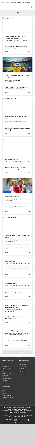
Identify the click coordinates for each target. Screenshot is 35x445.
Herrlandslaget (12, 334)
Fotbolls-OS (22, 370)
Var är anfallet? (10, 261)
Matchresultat (5, 366)
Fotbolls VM (27, 199)
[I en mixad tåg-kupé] (17, 147)
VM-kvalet (5, 380)
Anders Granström (10, 80)
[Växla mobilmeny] (32, 7)
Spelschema (5, 364)
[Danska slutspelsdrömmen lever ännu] (17, 105)
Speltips (4, 393)
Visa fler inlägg (17, 352)
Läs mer (6, 51)
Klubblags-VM (22, 371)
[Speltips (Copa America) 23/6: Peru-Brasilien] (17, 64)
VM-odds (4, 392)
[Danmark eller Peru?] (17, 185)
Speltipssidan (11, 81)
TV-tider (4, 370)
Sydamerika (24, 40)
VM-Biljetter (5, 377)
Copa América (22, 366)
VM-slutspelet (5, 371)
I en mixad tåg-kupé (11, 159)
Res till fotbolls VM (7, 378)
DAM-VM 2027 (22, 364)
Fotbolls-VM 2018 (26, 161)
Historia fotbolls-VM (7, 395)
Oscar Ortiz (8, 161)
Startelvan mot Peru (11, 283)
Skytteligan (5, 375)
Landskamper (27, 263)
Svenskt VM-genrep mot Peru (15, 331)
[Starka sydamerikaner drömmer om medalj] (17, 224)
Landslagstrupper (6, 373)
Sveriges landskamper (8, 397)
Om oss (4, 390)
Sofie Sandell (9, 40)
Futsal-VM (21, 368)
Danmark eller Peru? (12, 197)
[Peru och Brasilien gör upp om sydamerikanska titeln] (17, 25)
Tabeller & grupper (7, 368)
